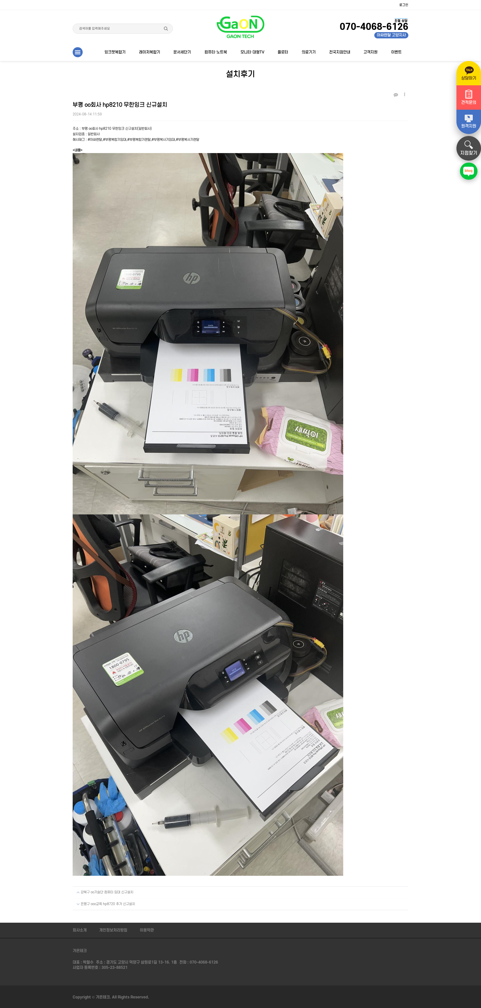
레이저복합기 (149, 52)
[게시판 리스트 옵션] (404, 95)
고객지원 (371, 52)
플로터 (283, 52)
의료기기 (309, 52)
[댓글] (396, 95)
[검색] (166, 29)
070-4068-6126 (204, 962)
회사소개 (80, 930)
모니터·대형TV (252, 52)
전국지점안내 (339, 52)
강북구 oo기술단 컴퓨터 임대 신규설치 (106, 892)
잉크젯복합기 (115, 52)
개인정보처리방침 (113, 930)
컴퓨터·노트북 (215, 52)
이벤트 (396, 52)
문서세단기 (182, 52)
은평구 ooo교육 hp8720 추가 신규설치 (107, 904)
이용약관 (147, 930)
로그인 (403, 5)
